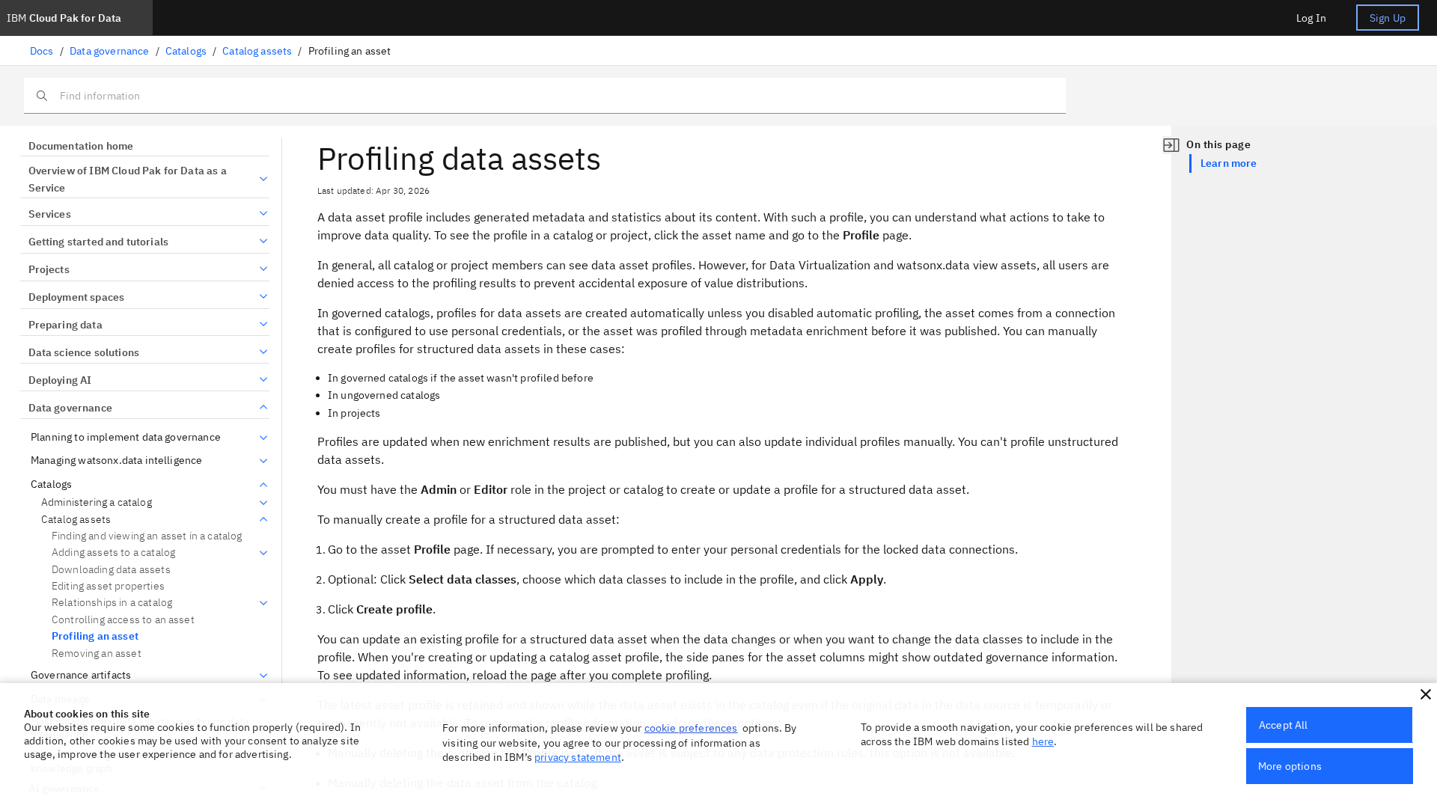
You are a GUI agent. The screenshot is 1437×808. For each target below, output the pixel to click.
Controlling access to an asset (123, 619)
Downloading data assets (111, 569)
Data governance (109, 51)
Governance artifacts (81, 675)
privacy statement (577, 757)
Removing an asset (96, 653)
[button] (1426, 694)
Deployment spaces (76, 297)
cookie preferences (691, 728)
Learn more (1228, 163)
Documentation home (80, 146)
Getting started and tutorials (98, 241)
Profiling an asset (95, 636)
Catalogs (186, 51)
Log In (1311, 18)
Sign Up (1388, 18)
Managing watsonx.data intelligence (116, 460)
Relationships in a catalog (112, 602)
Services (49, 214)
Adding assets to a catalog (113, 552)
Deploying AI (59, 380)
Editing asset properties (108, 586)
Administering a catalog (96, 502)
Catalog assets (257, 51)
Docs (42, 51)
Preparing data (65, 324)
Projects (49, 269)
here (1043, 741)
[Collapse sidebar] (1171, 145)
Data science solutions (83, 352)
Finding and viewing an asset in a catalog (147, 535)
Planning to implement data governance (126, 437)
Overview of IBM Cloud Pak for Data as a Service (127, 179)
